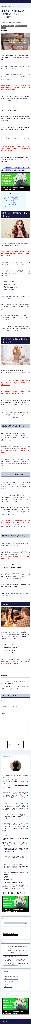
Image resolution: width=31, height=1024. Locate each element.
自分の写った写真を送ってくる (12, 205)
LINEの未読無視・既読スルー (7, 25)
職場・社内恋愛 (8, 987)
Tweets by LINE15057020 (9, 933)
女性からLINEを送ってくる (11, 201)
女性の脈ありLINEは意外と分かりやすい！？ (13, 199)
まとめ (4, 206)
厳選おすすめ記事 (8, 981)
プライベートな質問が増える (11, 203)
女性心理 (3, 28)
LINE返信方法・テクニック (20, 25)
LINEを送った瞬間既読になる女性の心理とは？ (14, 197)
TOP (11, 6)
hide (16, 193)
